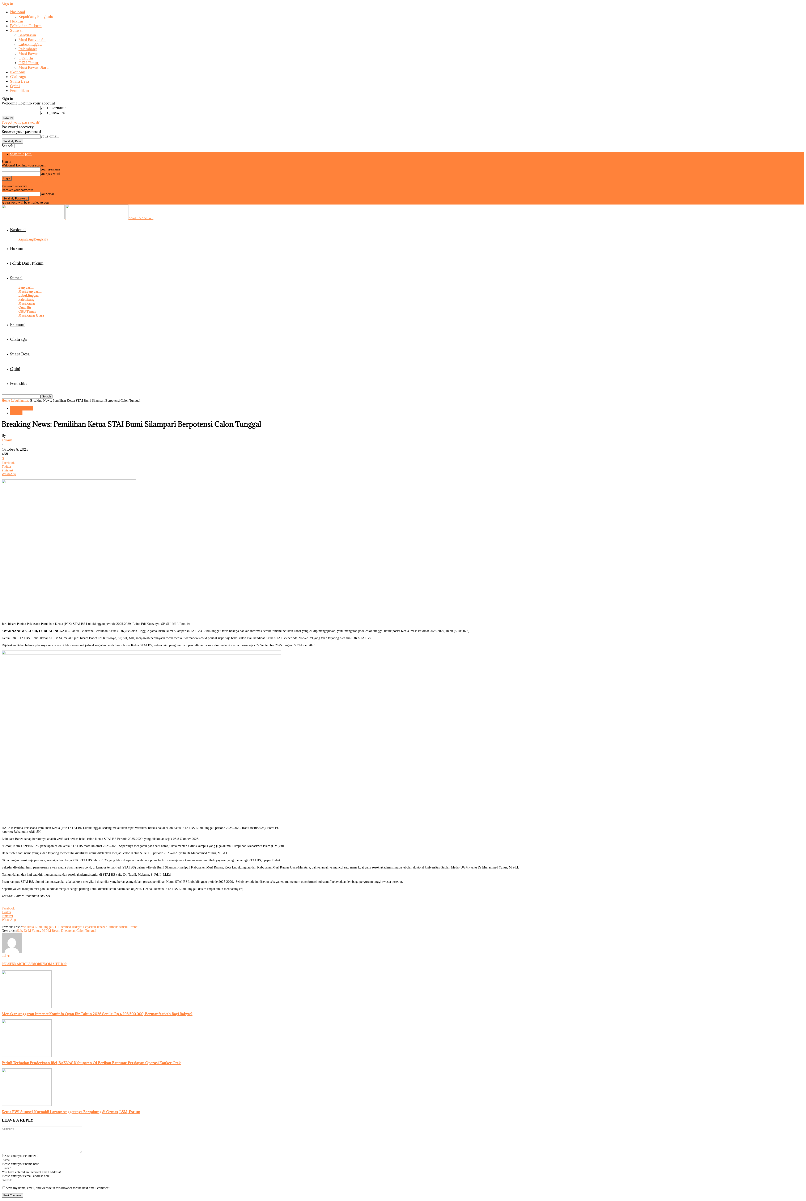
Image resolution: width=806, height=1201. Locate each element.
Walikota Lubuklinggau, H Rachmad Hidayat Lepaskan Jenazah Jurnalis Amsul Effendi (80, 927)
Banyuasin (27, 35)
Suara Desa (19, 81)
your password (53, 112)
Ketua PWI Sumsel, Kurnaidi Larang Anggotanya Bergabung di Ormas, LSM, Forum (71, 1112)
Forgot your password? (21, 122)
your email (50, 136)
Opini (15, 86)
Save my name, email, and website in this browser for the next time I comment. (58, 1188)
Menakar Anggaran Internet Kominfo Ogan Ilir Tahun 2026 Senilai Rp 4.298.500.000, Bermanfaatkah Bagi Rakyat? (97, 1014)
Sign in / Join (21, 154)
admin (7, 440)
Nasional (17, 12)
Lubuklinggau (30, 44)
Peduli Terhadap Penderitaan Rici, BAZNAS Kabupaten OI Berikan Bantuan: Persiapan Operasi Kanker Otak (91, 1063)
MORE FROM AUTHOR (49, 964)
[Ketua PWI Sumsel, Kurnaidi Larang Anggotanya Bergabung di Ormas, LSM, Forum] (27, 1104)
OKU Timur (28, 63)
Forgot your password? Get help (23, 182)
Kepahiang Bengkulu (35, 16)
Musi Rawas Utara (33, 67)
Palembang (27, 49)
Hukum (16, 21)
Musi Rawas (28, 53)
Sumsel (16, 30)
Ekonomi (17, 72)
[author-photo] (12, 951)
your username (53, 108)
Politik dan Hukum (26, 26)
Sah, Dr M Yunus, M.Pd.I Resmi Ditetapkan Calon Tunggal (56, 930)
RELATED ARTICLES (17, 964)
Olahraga (18, 76)
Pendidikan (19, 90)
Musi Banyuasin (32, 39)
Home (6, 400)
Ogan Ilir (26, 58)
